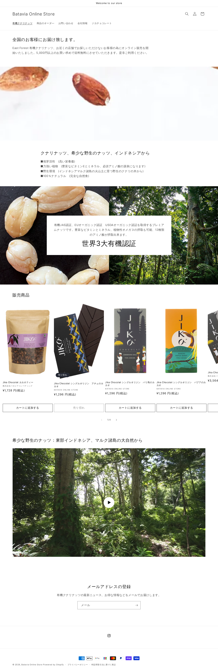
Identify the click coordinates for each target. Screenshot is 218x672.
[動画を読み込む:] (109, 502)
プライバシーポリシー (78, 664)
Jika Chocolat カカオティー (18, 382)
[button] (187, 14)
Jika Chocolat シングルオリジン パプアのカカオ (181, 384)
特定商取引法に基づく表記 (103, 664)
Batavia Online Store (31, 664)
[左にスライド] (101, 419)
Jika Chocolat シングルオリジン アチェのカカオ (78, 385)
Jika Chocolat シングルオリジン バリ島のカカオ (129, 384)
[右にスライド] (116, 419)
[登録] (136, 605)
